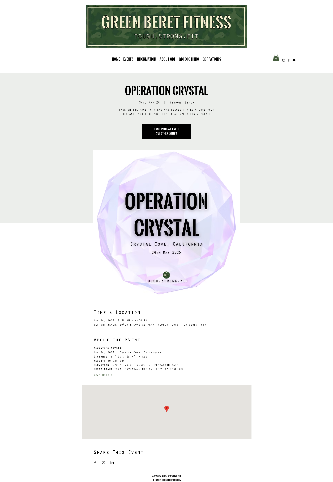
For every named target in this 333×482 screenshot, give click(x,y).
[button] (276, 57)
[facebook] (289, 60)
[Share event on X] (103, 462)
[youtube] (294, 60)
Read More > (103, 375)
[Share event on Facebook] (95, 462)
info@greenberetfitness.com (166, 480)
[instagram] (283, 60)
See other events (166, 133)
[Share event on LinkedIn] (112, 462)
